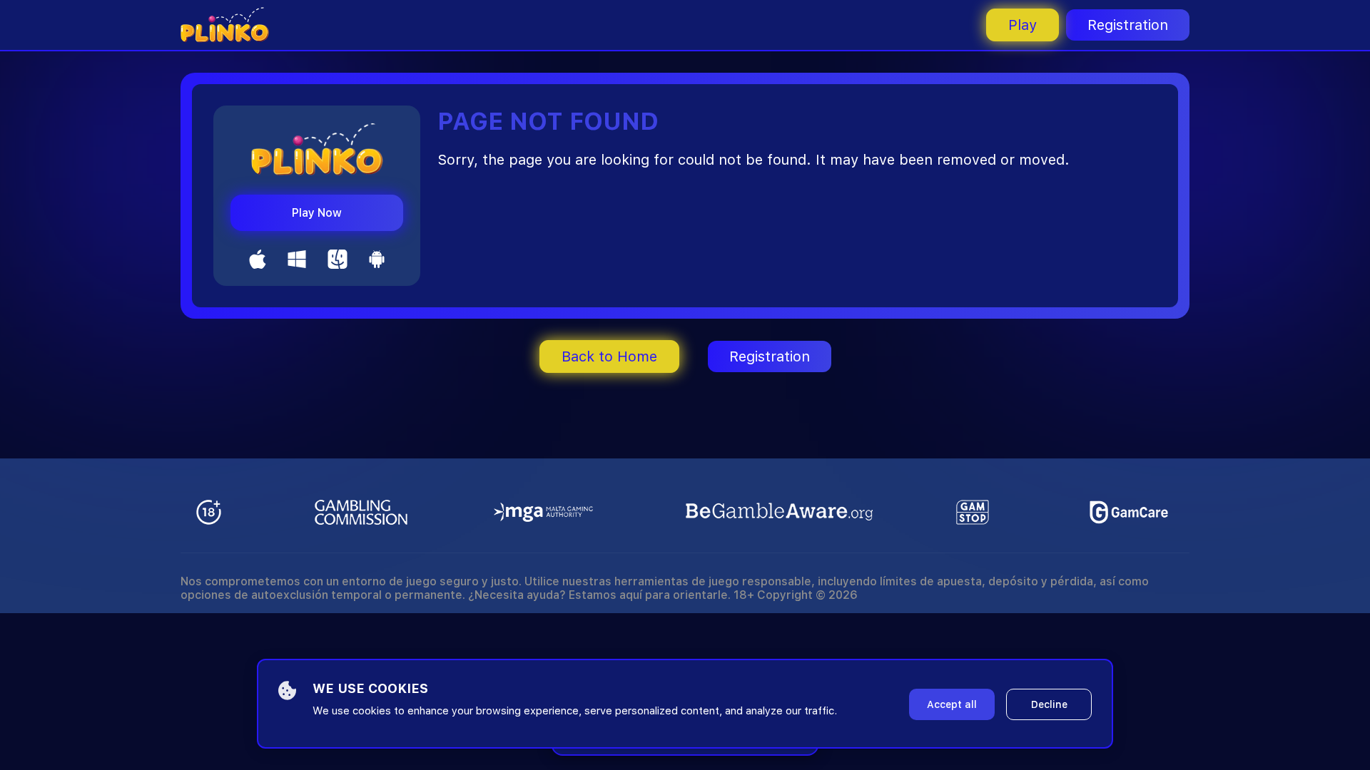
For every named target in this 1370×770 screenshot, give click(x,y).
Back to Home (609, 356)
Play (1022, 25)
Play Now (317, 213)
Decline (1049, 704)
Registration (1127, 25)
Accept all (952, 704)
